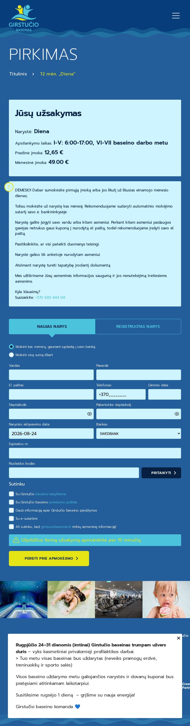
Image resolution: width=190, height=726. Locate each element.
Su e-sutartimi (26, 518)
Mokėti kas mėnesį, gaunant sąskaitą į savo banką (55, 346)
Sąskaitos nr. (18, 444)
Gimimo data (158, 385)
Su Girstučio (41, 494)
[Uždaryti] (178, 638)
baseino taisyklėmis (50, 494)
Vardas (14, 365)
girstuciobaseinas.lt (56, 526)
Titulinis (18, 73)
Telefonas (103, 385)
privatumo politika (63, 502)
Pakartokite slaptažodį (113, 404)
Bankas (101, 424)
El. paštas (16, 385)
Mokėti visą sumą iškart (34, 355)
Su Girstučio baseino (46, 502)
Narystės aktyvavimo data (29, 424)
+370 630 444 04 (50, 297)
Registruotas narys (138, 327)
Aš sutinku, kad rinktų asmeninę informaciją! (66, 526)
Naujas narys (52, 327)
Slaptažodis (18, 404)
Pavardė (102, 365)
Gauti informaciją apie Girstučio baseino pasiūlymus (56, 510)
